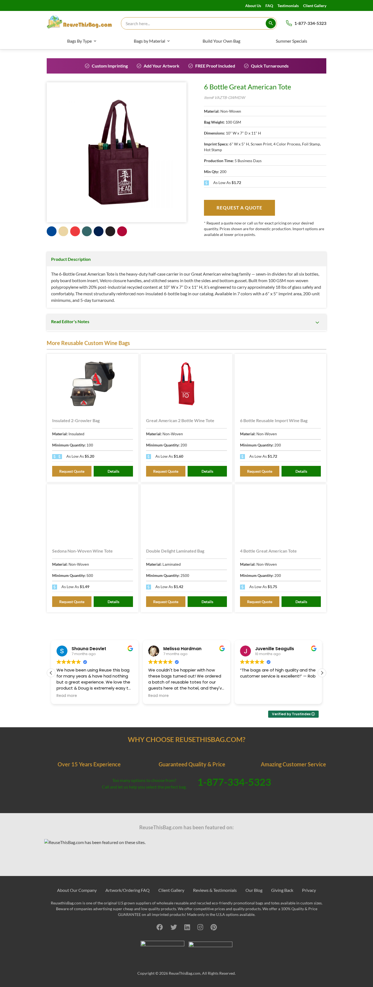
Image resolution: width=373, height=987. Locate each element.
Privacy (309, 890)
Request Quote (71, 471)
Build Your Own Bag (221, 40)
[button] (322, 673)
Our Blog (253, 890)
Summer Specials (291, 40)
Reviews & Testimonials (215, 890)
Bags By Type (79, 40)
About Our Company (77, 890)
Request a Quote (239, 208)
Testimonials (288, 5)
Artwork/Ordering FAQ (127, 890)
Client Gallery (314, 5)
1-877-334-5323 (310, 23)
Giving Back (282, 890)
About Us (253, 5)
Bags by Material (149, 40)
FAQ (269, 5)
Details (113, 471)
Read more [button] (67, 695)
